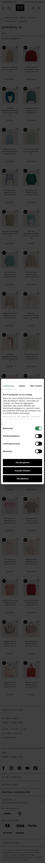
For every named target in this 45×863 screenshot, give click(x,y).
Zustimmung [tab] (8, 386)
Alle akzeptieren (23, 462)
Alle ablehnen (22, 479)
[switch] (38, 436)
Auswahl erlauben (22, 471)
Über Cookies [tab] (36, 386)
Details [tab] (22, 386)
